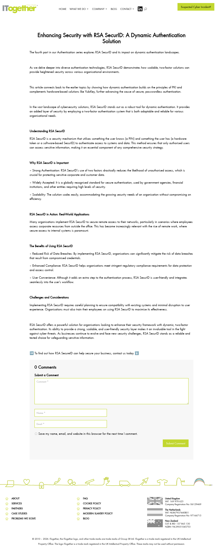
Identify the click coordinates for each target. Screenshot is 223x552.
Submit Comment (175, 443)
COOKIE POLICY (92, 503)
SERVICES (17, 503)
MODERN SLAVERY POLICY (98, 513)
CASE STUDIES (19, 513)
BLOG (114, 9)
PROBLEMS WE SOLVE (24, 518)
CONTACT (125, 9)
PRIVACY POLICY (92, 508)
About (15, 498)
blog (86, 518)
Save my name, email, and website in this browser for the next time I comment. (88, 433)
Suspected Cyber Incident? (196, 7)
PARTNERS (17, 508)
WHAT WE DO (78, 9)
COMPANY (98, 9)
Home (62, 9)
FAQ (85, 498)
